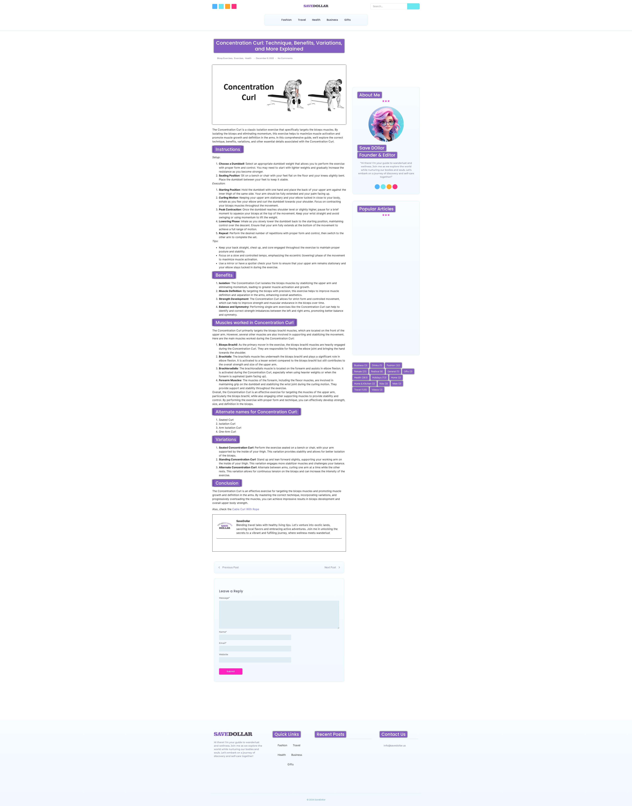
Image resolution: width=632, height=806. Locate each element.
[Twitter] (221, 6)
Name (223, 632)
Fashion (286, 20)
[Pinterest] (234, 6)
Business (332, 20)
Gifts (347, 20)
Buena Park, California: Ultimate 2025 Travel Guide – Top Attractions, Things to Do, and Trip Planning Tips (385, 338)
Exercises (239, 58)
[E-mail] (219, 545)
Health (316, 20)
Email (222, 643)
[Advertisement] (386, 61)
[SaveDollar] (316, 6)
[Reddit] (227, 6)
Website (223, 654)
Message (224, 598)
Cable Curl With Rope (245, 509)
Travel (302, 20)
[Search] (413, 6)
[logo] (233, 733)
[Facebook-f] (214, 6)
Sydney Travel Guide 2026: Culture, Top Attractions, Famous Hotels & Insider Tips (386, 252)
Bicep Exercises (225, 58)
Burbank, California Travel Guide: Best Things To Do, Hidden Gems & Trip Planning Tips (385, 294)
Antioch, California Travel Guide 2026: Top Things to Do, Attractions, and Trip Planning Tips (343, 774)
